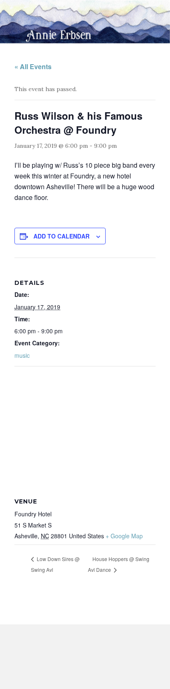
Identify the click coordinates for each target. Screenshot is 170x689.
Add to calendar (61, 236)
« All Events (33, 66)
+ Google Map (124, 536)
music (22, 355)
